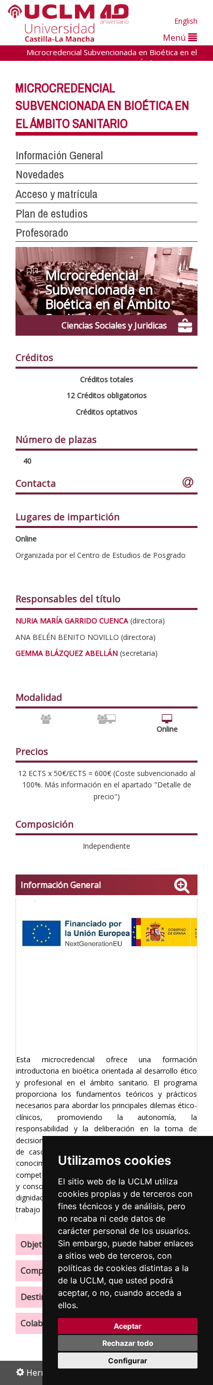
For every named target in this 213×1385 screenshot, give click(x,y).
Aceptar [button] (128, 1326)
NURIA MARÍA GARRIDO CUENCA (72, 620)
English (185, 21)
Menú (175, 37)
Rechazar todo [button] (128, 1343)
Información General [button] (59, 155)
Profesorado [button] (42, 232)
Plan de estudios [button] (52, 213)
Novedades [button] (40, 174)
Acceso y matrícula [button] (57, 194)
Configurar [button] (127, 1360)
